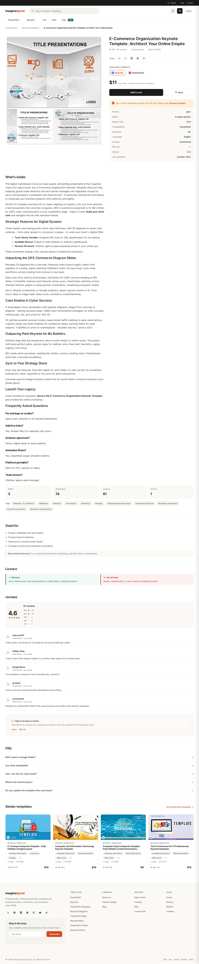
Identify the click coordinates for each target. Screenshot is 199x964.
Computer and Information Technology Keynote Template (74, 847)
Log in (189, 11)
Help (182, 3)
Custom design (109, 902)
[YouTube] (40, 912)
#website (57, 503)
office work (61, 858)
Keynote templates (30, 28)
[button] (53, 91)
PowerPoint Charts (79, 925)
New (54, 20)
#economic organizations (41, 509)
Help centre (139, 897)
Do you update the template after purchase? (28, 790)
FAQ (136, 906)
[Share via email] (143, 58)
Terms (169, 897)
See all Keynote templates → (180, 807)
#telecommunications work (119, 503)
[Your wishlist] (173, 11)
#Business (43, 503)
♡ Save (179, 92)
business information (17, 853)
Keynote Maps (77, 920)
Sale (44, 20)
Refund (169, 906)
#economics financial (144, 503)
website (12, 858)
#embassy (85, 503)
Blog (104, 906)
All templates (11, 28)
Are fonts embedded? (16, 765)
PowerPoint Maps (78, 916)
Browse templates (177, 103)
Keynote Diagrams (79, 911)
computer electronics (65, 853)
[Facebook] (14, 912)
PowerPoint (13, 20)
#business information (167, 503)
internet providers (85, 853)
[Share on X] (125, 58)
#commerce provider (16, 509)
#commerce (71, 503)
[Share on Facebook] (137, 58)
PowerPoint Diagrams (80, 906)
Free (67, 20)
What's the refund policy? (18, 782)
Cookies (170, 911)
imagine (15, 11)
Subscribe (54, 934)
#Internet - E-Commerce (23, 503)
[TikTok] (46, 912)
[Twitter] (8, 912)
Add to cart (136, 92)
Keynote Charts (77, 930)
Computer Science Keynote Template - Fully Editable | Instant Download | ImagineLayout (122, 847)
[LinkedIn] (20, 912)
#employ (99, 503)
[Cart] (180, 11)
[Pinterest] (27, 912)
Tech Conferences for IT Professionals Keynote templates (169, 847)
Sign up (22, 729)
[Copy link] (119, 58)
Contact (190, 3)
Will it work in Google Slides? (20, 757)
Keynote (31, 20)
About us (106, 897)
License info (140, 911)
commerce (34, 853)
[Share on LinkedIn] (131, 58)
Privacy (169, 902)
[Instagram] (33, 912)
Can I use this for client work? (21, 773)
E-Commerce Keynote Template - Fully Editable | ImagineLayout (27, 847)
